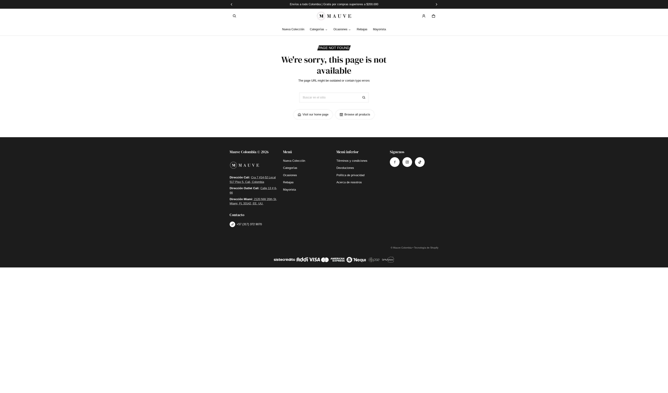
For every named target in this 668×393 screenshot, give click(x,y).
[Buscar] (364, 97)
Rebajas (362, 29)
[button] (234, 16)
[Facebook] (395, 162)
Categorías (317, 29)
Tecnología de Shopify (426, 247)
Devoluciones (345, 168)
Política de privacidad (350, 175)
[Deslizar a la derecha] (436, 4)
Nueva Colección (293, 29)
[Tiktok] (420, 162)
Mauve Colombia (402, 247)
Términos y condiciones (351, 160)
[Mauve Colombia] (334, 16)
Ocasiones (340, 29)
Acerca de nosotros (349, 182)
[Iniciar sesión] (424, 16)
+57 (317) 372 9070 (249, 224)
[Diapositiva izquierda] (232, 4)
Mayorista (379, 29)
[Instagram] (407, 162)
